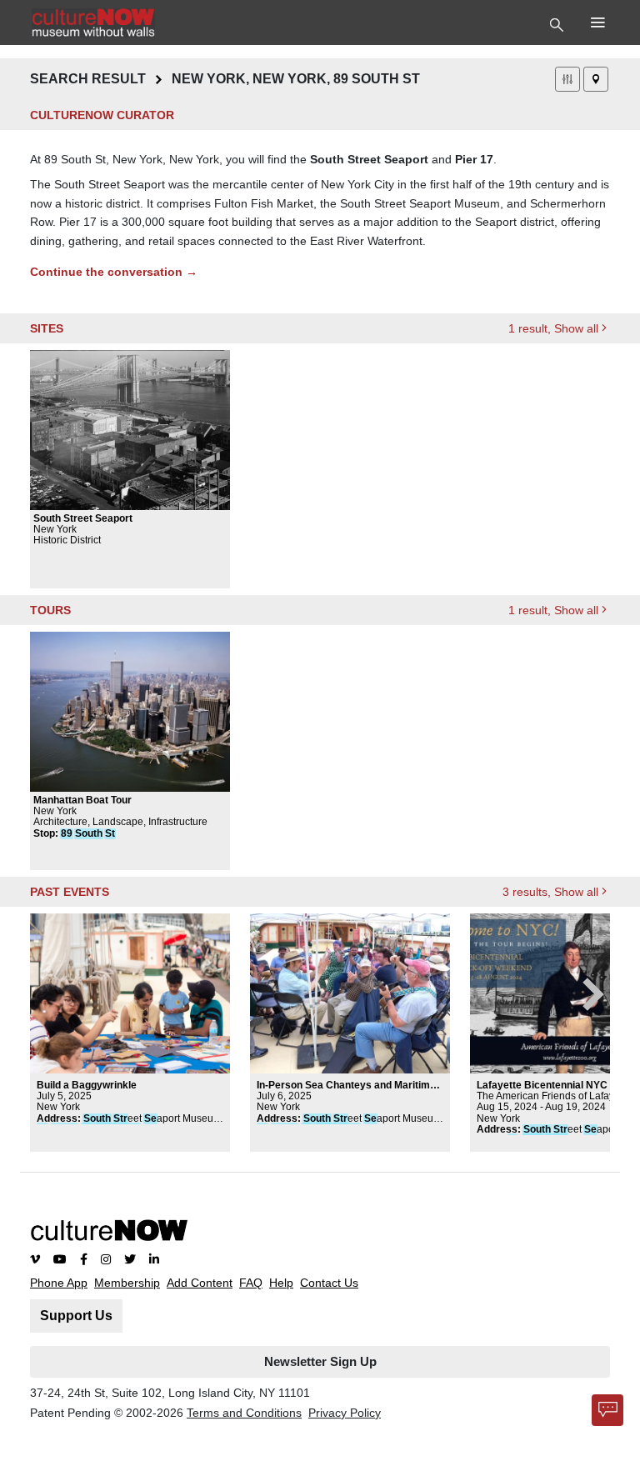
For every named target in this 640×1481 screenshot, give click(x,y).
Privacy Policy (344, 1412)
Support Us (76, 1315)
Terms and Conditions (244, 1412)
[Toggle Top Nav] (558, 23)
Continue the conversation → (114, 271)
